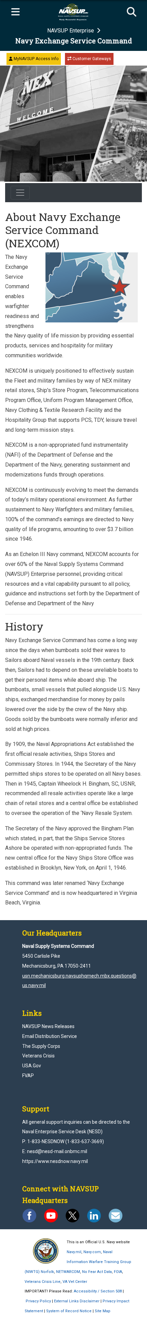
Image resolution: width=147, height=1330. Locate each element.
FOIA (118, 1272)
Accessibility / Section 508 (98, 1291)
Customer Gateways (91, 58)
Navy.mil (74, 1252)
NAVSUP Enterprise (71, 30)
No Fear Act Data (97, 1272)
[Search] (131, 12)
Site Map (102, 1311)
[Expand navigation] (15, 12)
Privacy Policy (38, 1301)
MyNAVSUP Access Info (35, 58)
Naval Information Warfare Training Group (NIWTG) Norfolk (78, 1262)
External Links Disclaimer (76, 1301)
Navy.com (92, 1252)
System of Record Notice (69, 1311)
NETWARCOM (68, 1272)
